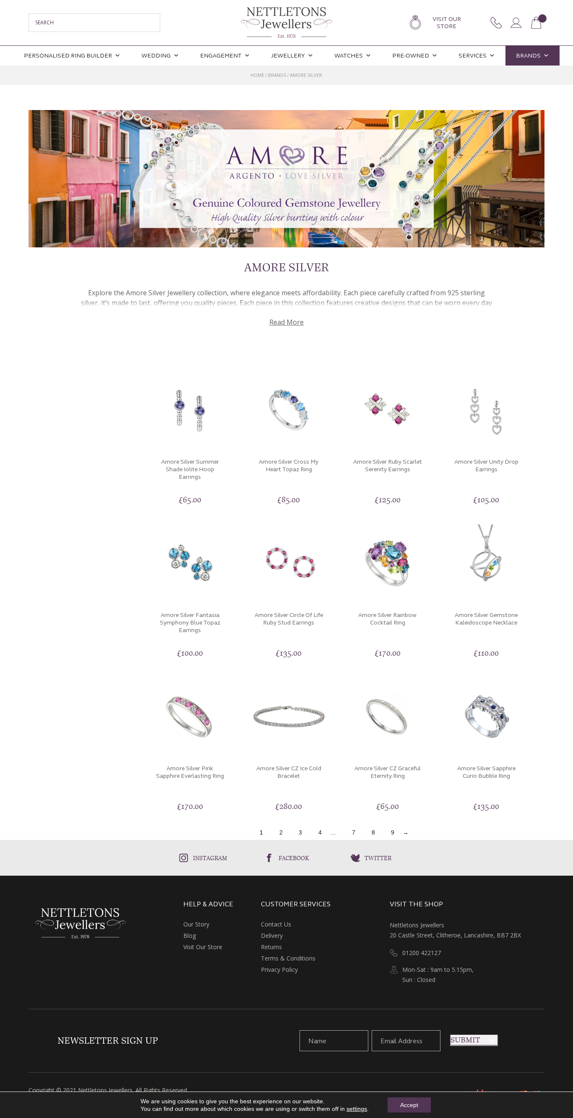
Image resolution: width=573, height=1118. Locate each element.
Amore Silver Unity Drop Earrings (486, 465)
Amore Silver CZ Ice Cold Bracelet (288, 772)
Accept (409, 1105)
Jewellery (288, 55)
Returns (271, 947)
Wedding (156, 55)
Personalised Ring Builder (68, 55)
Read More (286, 322)
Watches (348, 55)
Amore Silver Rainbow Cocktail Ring (387, 618)
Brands (528, 55)
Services (472, 55)
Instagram (210, 858)
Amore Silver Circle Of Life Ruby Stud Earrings (289, 618)
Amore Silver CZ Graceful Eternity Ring (387, 772)
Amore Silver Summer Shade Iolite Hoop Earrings (190, 469)
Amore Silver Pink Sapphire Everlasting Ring (190, 772)
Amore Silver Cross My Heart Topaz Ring (288, 465)
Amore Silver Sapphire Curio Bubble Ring (486, 772)
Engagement (221, 55)
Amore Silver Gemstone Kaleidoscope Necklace (486, 618)
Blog (189, 936)
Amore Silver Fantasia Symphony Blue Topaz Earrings (190, 622)
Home (257, 75)
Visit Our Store (446, 22)
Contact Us (276, 924)
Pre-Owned (410, 55)
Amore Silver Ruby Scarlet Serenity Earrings (387, 465)
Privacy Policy (279, 970)
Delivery (272, 936)
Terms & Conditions (288, 958)
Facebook (294, 858)
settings (356, 1108)
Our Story (196, 924)
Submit (465, 1040)
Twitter (378, 858)
